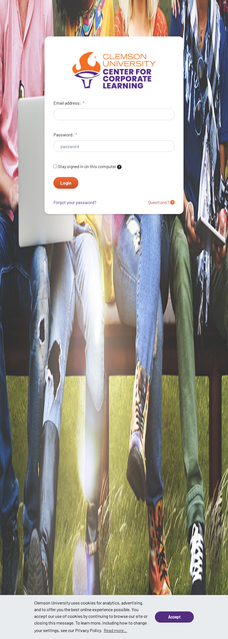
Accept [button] (174, 617)
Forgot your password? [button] (74, 202)
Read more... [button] (115, 630)
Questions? (159, 202)
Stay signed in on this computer (87, 166)
